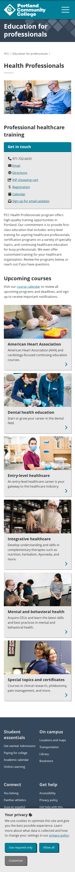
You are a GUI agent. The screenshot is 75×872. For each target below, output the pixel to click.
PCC (6, 53)
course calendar (28, 287)
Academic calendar (16, 760)
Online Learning (14, 767)
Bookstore (46, 761)
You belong (11, 793)
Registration (21, 187)
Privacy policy (48, 800)
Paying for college (15, 753)
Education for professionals (26, 30)
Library (44, 754)
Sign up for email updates (30, 201)
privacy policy (59, 835)
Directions (19, 173)
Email (16, 166)
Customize (16, 860)
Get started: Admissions (19, 746)
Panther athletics (15, 800)
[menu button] (65, 10)
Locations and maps (52, 740)
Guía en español (14, 807)
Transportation (49, 747)
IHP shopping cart (25, 180)
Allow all (49, 847)
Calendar (18, 194)
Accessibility (47, 793)
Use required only (20, 847)
